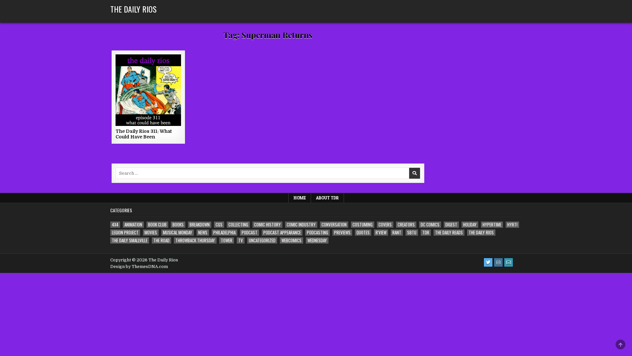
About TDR (327, 197)
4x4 (115, 225)
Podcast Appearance (282, 232)
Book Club (157, 225)
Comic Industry (301, 225)
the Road (161, 240)
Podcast (249, 232)
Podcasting (317, 232)
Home (300, 197)
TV (240, 240)
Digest (451, 225)
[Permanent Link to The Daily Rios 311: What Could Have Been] (148, 90)
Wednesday (317, 240)
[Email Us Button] (508, 262)
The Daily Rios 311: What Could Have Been (144, 134)
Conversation (334, 225)
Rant (396, 232)
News (202, 232)
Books (178, 225)
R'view (381, 232)
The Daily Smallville (129, 240)
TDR (425, 232)
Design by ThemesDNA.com (139, 266)
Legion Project (125, 232)
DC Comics (430, 225)
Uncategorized (262, 240)
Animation (133, 225)
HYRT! (512, 225)
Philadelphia (224, 232)
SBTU (411, 232)
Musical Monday (177, 232)
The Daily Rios (133, 9)
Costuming (363, 225)
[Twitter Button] (488, 262)
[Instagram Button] (498, 262)
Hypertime (492, 225)
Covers (385, 225)
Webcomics (291, 240)
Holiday (470, 225)
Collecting (238, 225)
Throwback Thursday (195, 240)
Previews (342, 232)
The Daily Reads (449, 232)
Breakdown (200, 225)
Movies (151, 232)
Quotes (363, 232)
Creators (406, 225)
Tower (226, 240)
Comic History (267, 225)
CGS (219, 225)
